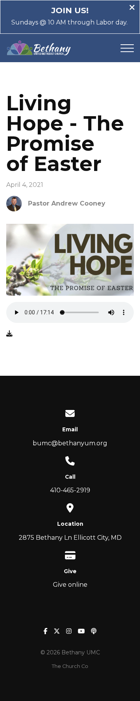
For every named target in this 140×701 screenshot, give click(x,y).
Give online (70, 584)
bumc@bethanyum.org (70, 443)
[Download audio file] (9, 333)
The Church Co (70, 666)
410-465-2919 (70, 490)
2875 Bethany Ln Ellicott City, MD (70, 537)
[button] (127, 48)
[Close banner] (132, 8)
